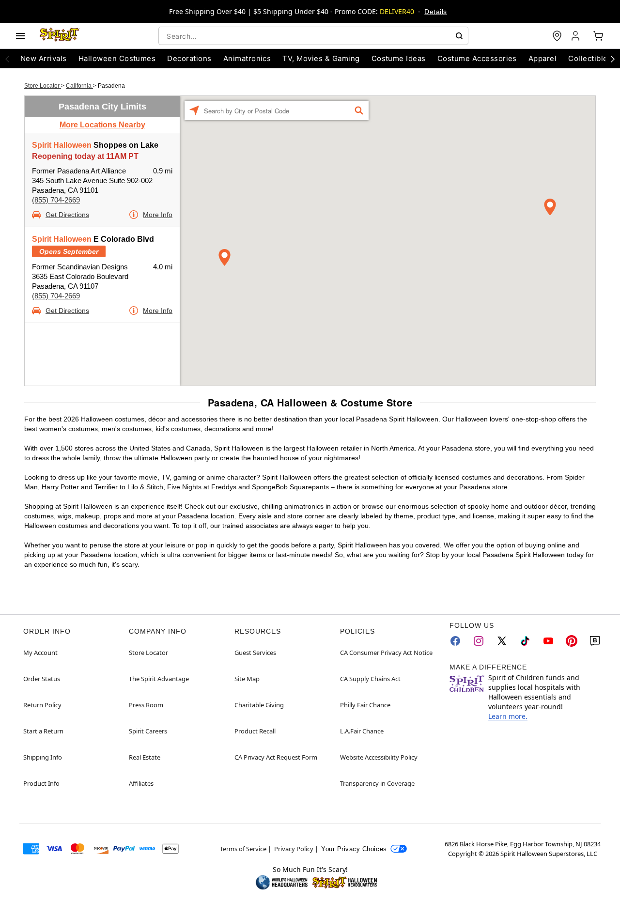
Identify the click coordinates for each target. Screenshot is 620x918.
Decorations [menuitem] (189, 58)
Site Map (247, 678)
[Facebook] (455, 641)
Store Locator (42, 85)
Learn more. (507, 716)
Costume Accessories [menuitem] (477, 58)
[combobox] (313, 36)
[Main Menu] (20, 36)
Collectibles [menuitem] (590, 58)
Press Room (146, 704)
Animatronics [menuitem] (247, 58)
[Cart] (598, 36)
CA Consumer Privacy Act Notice (386, 652)
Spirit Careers (148, 731)
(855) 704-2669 (56, 200)
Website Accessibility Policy (379, 757)
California (79, 85)
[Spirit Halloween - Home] (59, 36)
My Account (40, 652)
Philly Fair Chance (365, 704)
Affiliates (141, 783)
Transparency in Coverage (377, 783)
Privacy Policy (293, 848)
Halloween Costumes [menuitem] (117, 58)
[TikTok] (525, 641)
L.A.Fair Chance (362, 731)
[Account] (576, 36)
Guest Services (255, 652)
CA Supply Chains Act (370, 678)
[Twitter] (502, 641)
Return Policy (42, 704)
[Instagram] (478, 641)
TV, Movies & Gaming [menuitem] (320, 58)
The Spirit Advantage (159, 678)
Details (435, 12)
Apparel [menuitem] (542, 58)
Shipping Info (42, 757)
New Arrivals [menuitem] (43, 58)
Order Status (41, 678)
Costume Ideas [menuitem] (399, 58)
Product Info (41, 783)
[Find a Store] (557, 36)
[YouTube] (548, 641)
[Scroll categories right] (612, 58)
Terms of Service (243, 848)
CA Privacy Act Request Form (275, 757)
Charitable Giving (259, 704)
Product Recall (255, 731)
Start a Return (43, 731)
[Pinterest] (571, 641)
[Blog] (595, 641)
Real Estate (144, 757)
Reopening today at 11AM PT (85, 156)
